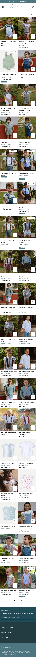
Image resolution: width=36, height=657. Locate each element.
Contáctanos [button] (6, 632)
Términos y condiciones (9, 654)
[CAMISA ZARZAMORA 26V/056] (9, 480)
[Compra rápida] (15, 36)
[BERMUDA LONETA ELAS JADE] (9, 326)
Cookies (12, 652)
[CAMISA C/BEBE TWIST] (9, 450)
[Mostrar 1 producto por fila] (31, 14)
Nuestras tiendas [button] (7, 627)
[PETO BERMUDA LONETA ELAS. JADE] (9, 128)
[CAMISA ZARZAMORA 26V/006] (9, 545)
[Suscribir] (33, 617)
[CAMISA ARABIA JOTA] (9, 193)
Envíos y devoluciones (23, 652)
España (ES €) (7, 647)
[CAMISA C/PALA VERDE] (9, 389)
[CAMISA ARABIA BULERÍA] (9, 513)
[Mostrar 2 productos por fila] (34, 14)
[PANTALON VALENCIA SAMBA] (9, 227)
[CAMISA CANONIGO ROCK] (9, 358)
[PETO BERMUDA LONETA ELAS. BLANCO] (9, 95)
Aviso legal (25, 651)
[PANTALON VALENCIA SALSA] (9, 261)
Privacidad (5, 652)
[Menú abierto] (4, 7)
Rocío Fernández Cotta (10, 651)
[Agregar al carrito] (15, 427)
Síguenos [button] (4, 637)
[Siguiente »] (25, 601)
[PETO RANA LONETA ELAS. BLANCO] (9, 28)
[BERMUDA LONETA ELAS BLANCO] (9, 294)
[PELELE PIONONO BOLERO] (9, 577)
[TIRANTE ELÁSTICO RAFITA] (9, 419)
